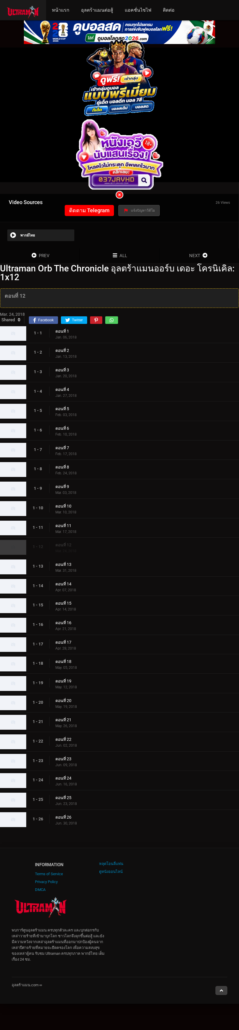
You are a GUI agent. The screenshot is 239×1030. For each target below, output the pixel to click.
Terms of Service (49, 874)
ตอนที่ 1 (62, 331)
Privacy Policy (46, 882)
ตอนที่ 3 (62, 370)
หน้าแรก (60, 10)
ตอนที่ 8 (62, 467)
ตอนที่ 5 (62, 408)
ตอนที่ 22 (63, 739)
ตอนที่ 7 (62, 447)
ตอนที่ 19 (63, 681)
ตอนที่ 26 (63, 817)
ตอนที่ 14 (63, 584)
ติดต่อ (169, 10)
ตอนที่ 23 (63, 759)
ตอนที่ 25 (63, 797)
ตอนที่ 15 (63, 603)
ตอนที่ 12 (63, 545)
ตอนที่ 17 (63, 642)
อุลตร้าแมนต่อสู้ (97, 10)
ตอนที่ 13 (63, 564)
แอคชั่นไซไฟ (138, 10)
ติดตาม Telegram (89, 210)
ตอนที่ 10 (63, 506)
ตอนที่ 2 (62, 350)
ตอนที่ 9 (62, 486)
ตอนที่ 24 (63, 778)
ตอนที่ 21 (63, 719)
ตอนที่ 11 (63, 525)
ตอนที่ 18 (63, 661)
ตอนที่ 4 (62, 389)
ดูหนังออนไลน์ (111, 871)
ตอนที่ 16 (63, 622)
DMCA (40, 889)
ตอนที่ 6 (62, 428)
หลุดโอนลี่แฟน (111, 863)
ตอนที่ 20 (63, 700)
